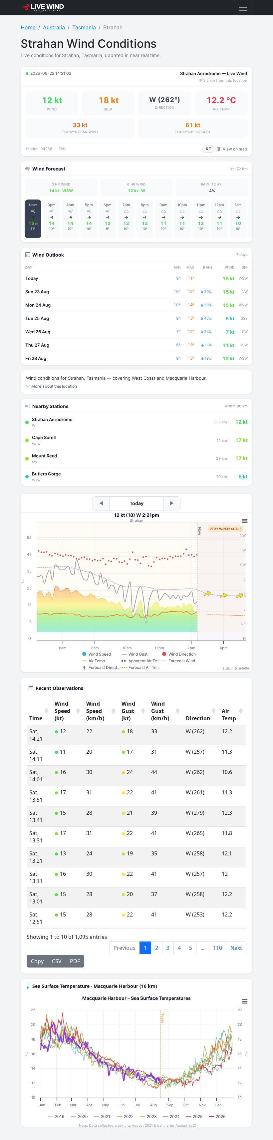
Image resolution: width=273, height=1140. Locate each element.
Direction (198, 718)
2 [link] (156, 948)
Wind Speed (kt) (62, 711)
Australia (54, 27)
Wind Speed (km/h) (95, 711)
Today (136, 503)
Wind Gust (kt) (128, 711)
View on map (235, 148)
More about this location (54, 386)
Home (28, 27)
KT (208, 148)
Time (35, 718)
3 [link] (167, 948)
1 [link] (145, 948)
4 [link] (179, 948)
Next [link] (236, 948)
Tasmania (84, 27)
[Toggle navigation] (243, 7)
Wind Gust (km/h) (160, 711)
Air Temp (229, 714)
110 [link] (217, 948)
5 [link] (190, 948)
